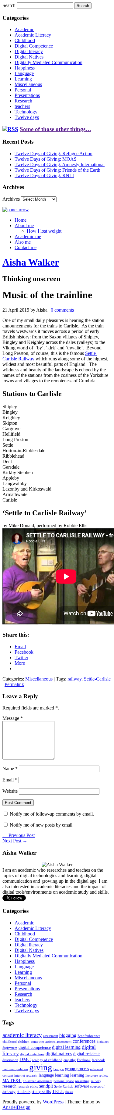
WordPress (53, 1101)
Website (10, 791)
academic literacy (22, 1035)
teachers (22, 106)
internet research (25, 1075)
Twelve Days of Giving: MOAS (46, 159)
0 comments (62, 310)
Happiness (25, 67)
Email (9, 779)
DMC (25, 1059)
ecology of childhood (47, 1060)
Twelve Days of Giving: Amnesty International (60, 164)
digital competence (35, 1047)
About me (24, 225)
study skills (41, 1091)
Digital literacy (29, 51)
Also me (23, 242)
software (81, 1086)
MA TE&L (12, 1080)
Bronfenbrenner (89, 1036)
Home (20, 220)
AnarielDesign (16, 1107)
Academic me (28, 236)
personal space (64, 1081)
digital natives (59, 1053)
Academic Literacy (33, 35)
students (23, 1091)
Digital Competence (34, 45)
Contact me (25, 247)
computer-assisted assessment (51, 1041)
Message (12, 718)
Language (24, 73)
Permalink (14, 684)
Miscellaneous (28, 84)
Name (10, 768)
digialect (103, 1041)
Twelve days (27, 117)
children (23, 1041)
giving (40, 1067)
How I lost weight (44, 231)
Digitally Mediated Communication (48, 62)
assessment (50, 1036)
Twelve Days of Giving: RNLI (44, 175)
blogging (67, 1035)
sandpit (46, 1085)
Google (59, 1069)
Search (9, 5)
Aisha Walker (30, 262)
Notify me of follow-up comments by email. (52, 814)
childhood (9, 1041)
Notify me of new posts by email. (42, 824)
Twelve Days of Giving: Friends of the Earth (57, 170)
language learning (54, 1075)
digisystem (9, 1047)
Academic (24, 29)
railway (74, 678)
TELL (58, 1091)
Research (23, 100)
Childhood (25, 40)
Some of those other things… (55, 129)
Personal (23, 89)
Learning (23, 78)
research (9, 1086)
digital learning (66, 1047)
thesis (69, 1092)
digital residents (86, 1054)
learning (77, 1075)
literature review (96, 1075)
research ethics (28, 1086)
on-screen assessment (37, 1081)
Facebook (84, 1060)
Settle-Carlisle (97, 678)
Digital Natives (29, 56)
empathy (70, 1060)
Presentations (27, 95)
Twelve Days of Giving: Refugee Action (53, 153)
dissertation (10, 1060)
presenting (82, 1081)
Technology (26, 111)
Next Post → (14, 840)
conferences (84, 1041)
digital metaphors (32, 1054)
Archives (11, 199)
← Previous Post (18, 835)
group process (77, 1069)
